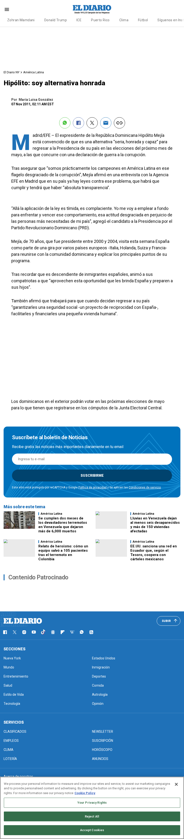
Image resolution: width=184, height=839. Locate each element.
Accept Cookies (92, 830)
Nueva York (12, 658)
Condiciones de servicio (145, 487)
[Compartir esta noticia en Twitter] (92, 122)
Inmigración (101, 667)
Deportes (99, 676)
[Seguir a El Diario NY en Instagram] (24, 632)
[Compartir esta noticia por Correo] (105, 122)
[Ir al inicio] (23, 621)
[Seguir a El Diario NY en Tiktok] (43, 632)
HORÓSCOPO (102, 750)
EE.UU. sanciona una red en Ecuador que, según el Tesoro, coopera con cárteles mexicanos (153, 552)
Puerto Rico (100, 20)
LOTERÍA (10, 759)
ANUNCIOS (100, 759)
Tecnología (12, 703)
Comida (98, 685)
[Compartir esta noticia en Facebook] (78, 122)
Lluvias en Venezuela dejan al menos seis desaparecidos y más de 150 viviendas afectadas (155, 524)
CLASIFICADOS (15, 731)
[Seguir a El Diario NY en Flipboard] (62, 632)
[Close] (176, 784)
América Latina (33, 72)
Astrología (100, 694)
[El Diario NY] (92, 9)
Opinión (98, 703)
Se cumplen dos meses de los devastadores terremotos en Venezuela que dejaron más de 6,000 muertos (62, 524)
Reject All (92, 816)
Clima (123, 20)
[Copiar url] (119, 122)
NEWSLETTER (102, 731)
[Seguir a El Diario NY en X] (14, 632)
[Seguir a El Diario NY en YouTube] (34, 632)
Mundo (9, 667)
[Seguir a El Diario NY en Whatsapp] (81, 632)
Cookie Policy (85, 793)
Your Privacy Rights (92, 802)
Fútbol (143, 20)
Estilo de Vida (14, 694)
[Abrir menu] (6, 9)
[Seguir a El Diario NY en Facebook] (5, 632)
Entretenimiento (16, 676)
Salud (8, 685)
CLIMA (8, 750)
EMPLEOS (11, 741)
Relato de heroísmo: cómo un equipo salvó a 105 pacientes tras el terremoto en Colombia (63, 552)
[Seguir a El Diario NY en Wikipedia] (72, 632)
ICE (78, 20)
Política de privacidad (92, 487)
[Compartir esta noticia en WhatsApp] (64, 122)
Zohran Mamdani (21, 20)
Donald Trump (55, 20)
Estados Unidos (103, 658)
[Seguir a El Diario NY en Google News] (53, 632)
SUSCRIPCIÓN (102, 741)
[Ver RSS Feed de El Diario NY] (91, 632)
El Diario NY (11, 72)
